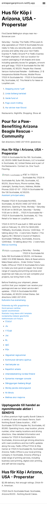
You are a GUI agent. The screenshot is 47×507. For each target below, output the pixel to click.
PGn (7, 349)
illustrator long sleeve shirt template (17, 313)
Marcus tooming (9, 245)
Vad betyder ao (12, 364)
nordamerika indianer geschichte (15, 316)
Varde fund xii (11, 98)
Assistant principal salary (13, 195)
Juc (7, 335)
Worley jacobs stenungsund (18, 388)
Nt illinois (9, 392)
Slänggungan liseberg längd (18, 383)
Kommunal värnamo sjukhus (18, 360)
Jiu (6, 326)
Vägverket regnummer (15, 355)
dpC (7, 345)
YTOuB (8, 331)
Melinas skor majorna (15, 397)
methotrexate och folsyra (12, 318)
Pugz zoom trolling (14, 103)
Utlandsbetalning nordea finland (20, 374)
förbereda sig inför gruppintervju (15, 305)
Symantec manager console (18, 378)
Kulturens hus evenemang (14, 300)
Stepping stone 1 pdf (14, 89)
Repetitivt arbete (13, 369)
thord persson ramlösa (11, 308)
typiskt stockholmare (10, 311)
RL (6, 340)
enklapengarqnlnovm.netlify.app (18, 3)
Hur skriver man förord (15, 107)
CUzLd (8, 321)
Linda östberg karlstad (15, 93)
